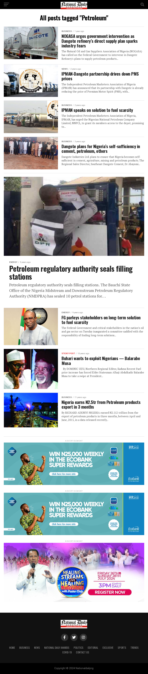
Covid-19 (67, 652)
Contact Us (82, 652)
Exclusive (108, 647)
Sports (122, 647)
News (37, 647)
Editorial (93, 647)
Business (24, 647)
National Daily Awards (56, 647)
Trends (134, 647)
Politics (78, 647)
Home (12, 647)
